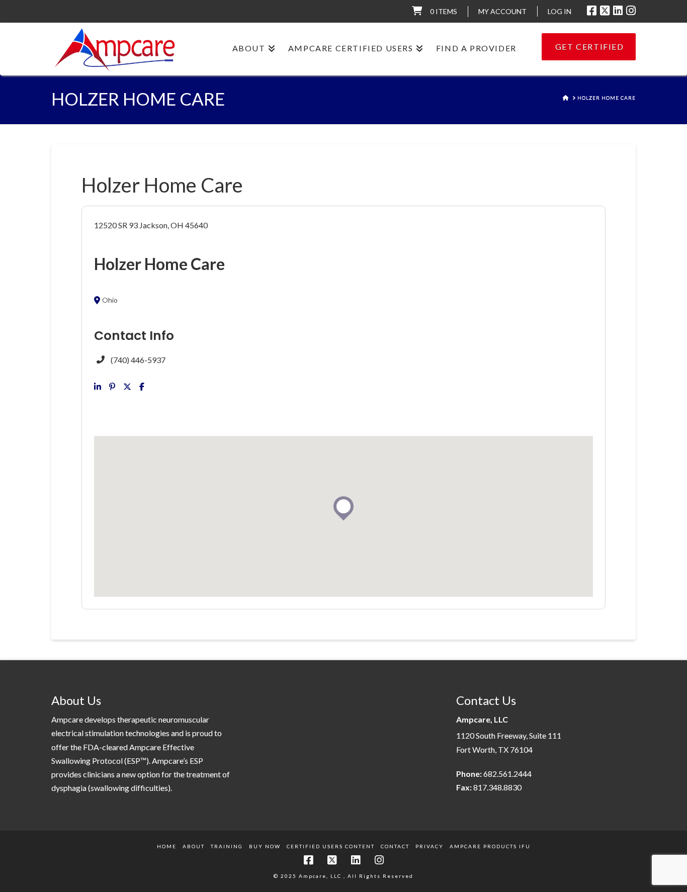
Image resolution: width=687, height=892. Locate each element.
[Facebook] (591, 10)
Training (227, 846)
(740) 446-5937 (138, 360)
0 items (443, 11)
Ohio (110, 300)
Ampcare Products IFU (490, 846)
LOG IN (559, 11)
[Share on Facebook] (141, 387)
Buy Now (265, 846)
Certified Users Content (331, 846)
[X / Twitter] (605, 10)
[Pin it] (112, 387)
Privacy (429, 846)
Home (167, 846)
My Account (502, 11)
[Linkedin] (97, 387)
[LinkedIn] (618, 10)
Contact (395, 846)
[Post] (127, 387)
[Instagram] (631, 10)
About (194, 846)
